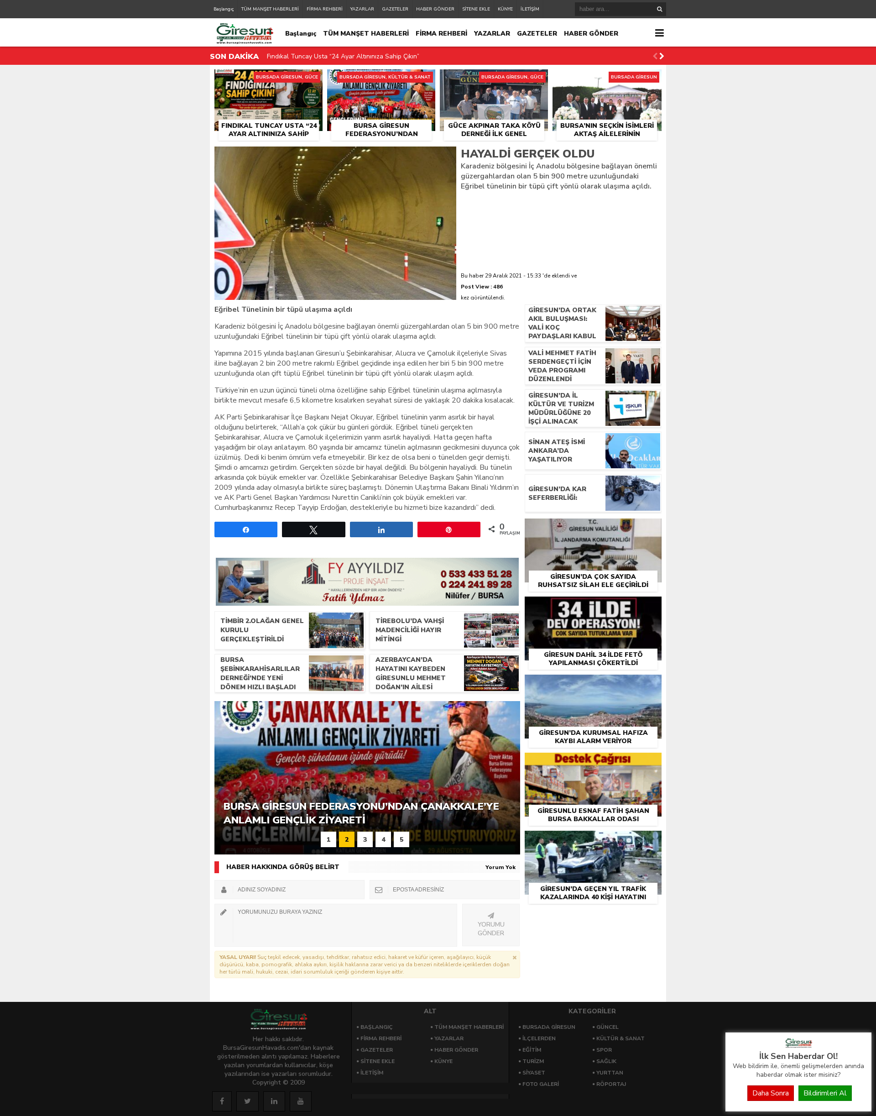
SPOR (604, 1049)
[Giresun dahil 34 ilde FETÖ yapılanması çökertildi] (593, 607)
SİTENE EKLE (476, 9)
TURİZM (533, 1061)
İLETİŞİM (530, 9)
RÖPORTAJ (611, 1084)
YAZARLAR (362, 9)
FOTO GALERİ (540, 1084)
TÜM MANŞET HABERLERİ (270, 9)
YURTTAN (609, 1072)
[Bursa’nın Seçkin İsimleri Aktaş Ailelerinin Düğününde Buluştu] (607, 79)
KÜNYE (505, 9)
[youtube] (301, 1101)
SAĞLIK (606, 1061)
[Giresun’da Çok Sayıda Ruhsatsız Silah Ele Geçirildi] (593, 529)
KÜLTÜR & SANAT (620, 1038)
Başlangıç (224, 9)
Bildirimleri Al (825, 1093)
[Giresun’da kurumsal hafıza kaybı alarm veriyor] (593, 685)
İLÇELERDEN (539, 1038)
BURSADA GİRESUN (548, 1027)
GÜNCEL (607, 1027)
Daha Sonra (770, 1093)
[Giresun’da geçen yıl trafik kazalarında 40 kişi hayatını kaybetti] (593, 841)
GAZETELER (395, 9)
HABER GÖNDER (435, 9)
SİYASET (533, 1072)
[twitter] (247, 1101)
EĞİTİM (531, 1049)
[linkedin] (274, 1101)
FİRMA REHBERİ (325, 9)
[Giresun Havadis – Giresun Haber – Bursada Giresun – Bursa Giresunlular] (798, 1046)
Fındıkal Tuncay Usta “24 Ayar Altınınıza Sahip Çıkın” (343, 56)
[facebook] (222, 1101)
